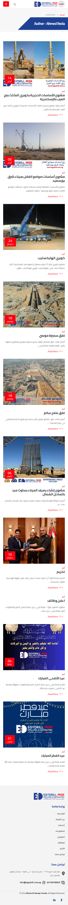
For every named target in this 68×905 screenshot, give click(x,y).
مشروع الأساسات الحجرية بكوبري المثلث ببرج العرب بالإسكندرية (34, 97)
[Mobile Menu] (6, 4)
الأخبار (62, 848)
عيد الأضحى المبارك (51, 678)
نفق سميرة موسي (52, 335)
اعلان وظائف (56, 600)
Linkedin (54, 900)
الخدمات (61, 825)
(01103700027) (54, 882)
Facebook (62, 900)
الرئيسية (61, 813)
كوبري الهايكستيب (51, 258)
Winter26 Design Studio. (37, 893)
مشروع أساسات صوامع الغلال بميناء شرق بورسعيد (36, 178)
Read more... (52, 115)
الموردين (61, 837)
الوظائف (61, 842)
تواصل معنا (60, 854)
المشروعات (60, 831)
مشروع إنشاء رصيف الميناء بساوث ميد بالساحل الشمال (38, 492)
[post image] (34, 64)
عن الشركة (60, 819)
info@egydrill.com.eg (30, 882)
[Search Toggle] (15, 4)
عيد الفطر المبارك (53, 755)
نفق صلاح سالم (54, 413)
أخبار (63, 91)
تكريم (61, 572)
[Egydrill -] (49, 4)
